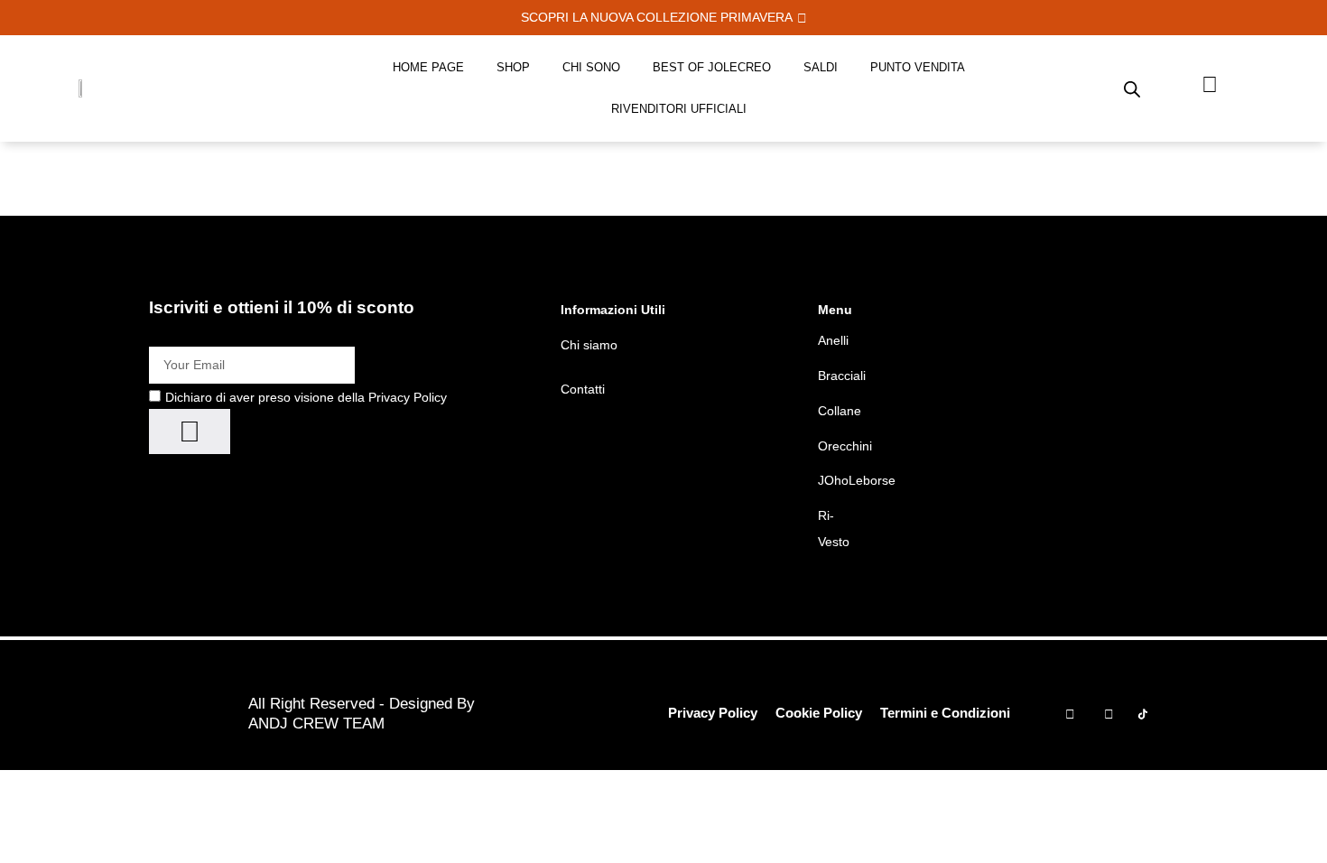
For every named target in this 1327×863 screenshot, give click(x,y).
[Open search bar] (1132, 88)
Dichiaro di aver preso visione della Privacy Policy (306, 397)
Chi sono (591, 67)
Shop (513, 67)
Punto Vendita (917, 67)
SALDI (820, 67)
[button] (664, 17)
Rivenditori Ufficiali (679, 109)
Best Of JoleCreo (712, 67)
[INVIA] (189, 431)
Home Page (428, 67)
